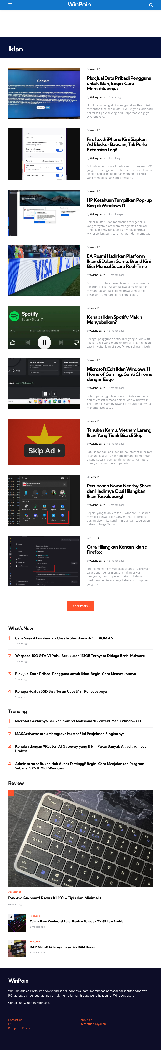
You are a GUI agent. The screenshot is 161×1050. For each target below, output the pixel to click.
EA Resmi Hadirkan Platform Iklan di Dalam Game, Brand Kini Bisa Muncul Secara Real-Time (119, 261)
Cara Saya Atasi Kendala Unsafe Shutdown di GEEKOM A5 (64, 638)
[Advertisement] (80, 23)
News (92, 69)
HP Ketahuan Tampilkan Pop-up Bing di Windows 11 (119, 202)
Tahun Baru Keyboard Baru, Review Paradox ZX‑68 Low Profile (76, 921)
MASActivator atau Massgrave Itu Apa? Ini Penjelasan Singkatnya (70, 734)
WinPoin (79, 4)
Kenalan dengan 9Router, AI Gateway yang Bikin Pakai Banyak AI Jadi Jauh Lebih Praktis (82, 748)
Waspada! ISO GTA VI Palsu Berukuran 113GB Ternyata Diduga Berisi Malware (80, 655)
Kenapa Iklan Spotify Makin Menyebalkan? (114, 319)
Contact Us (15, 1020)
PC (99, 69)
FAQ (11, 1024)
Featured (35, 915)
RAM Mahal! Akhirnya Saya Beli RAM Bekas (62, 947)
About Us (86, 1020)
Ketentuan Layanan (93, 1024)
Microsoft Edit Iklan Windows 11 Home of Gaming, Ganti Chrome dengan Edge (119, 374)
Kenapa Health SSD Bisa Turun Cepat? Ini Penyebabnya (61, 691)
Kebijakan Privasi (19, 1028)
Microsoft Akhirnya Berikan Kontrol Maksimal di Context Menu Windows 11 (78, 721)
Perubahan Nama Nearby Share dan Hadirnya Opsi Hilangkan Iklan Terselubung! (119, 491)
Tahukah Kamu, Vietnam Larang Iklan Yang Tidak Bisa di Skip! (119, 432)
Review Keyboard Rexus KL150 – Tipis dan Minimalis (54, 898)
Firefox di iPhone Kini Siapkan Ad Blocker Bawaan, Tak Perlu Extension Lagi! (117, 144)
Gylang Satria (97, 97)
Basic (92, 538)
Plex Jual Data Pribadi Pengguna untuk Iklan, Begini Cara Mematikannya (119, 83)
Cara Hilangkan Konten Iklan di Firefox (117, 549)
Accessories (14, 891)
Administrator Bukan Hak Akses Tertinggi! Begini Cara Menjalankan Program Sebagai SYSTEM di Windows (79, 765)
